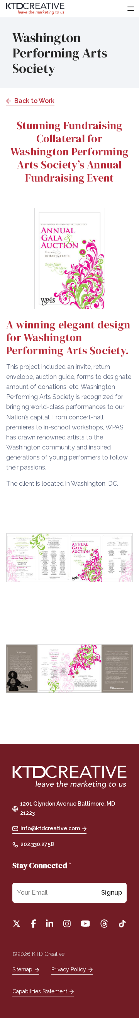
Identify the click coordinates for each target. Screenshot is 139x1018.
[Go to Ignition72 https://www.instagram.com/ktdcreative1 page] (67, 923)
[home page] (69, 778)
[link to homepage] (35, 9)
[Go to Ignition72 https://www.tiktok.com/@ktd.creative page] (122, 923)
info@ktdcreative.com (50, 828)
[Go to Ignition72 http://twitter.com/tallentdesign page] (16, 923)
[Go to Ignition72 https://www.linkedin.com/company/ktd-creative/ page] (49, 923)
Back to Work (34, 100)
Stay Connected (41, 865)
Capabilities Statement (39, 991)
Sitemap (22, 969)
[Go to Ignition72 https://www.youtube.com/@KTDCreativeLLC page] (85, 923)
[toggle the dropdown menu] (130, 8)
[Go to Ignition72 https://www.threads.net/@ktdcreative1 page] (104, 923)
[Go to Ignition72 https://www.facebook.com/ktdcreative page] (33, 923)
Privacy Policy (68, 969)
